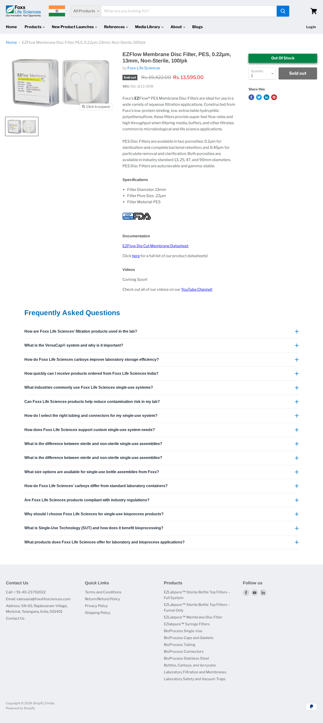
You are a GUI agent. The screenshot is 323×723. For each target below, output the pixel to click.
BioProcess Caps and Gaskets (189, 638)
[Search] (283, 11)
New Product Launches (73, 27)
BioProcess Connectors (184, 651)
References (114, 27)
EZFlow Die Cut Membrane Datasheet (155, 246)
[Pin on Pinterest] (274, 97)
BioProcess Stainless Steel (186, 658)
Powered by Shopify (20, 708)
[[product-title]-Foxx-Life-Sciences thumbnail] (21, 126)
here (136, 256)
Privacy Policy (96, 606)
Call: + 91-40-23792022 (26, 592)
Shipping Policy (97, 613)
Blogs (197, 27)
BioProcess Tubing (179, 645)
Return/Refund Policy (102, 599)
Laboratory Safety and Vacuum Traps (195, 679)
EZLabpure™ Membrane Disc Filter (193, 617)
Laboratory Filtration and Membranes (195, 672)
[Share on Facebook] (251, 97)
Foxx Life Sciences (143, 68)
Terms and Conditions (103, 592)
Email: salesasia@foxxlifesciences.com (38, 599)
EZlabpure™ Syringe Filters (187, 624)
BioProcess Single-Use (183, 631)
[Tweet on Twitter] (259, 97)
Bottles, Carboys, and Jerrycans (190, 665)
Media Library (148, 27)
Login (311, 27)
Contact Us (15, 618)
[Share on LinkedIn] (266, 97)
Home (11, 27)
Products (33, 27)
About (176, 27)
